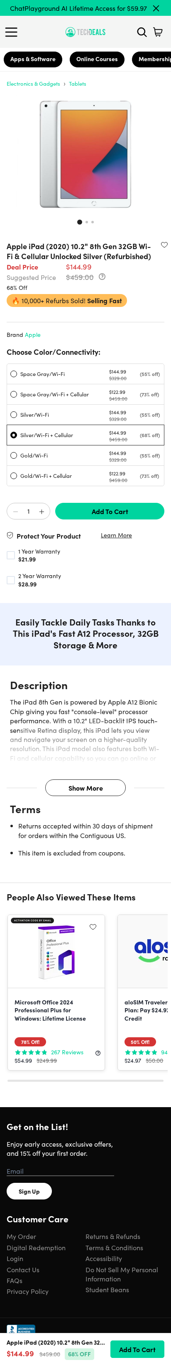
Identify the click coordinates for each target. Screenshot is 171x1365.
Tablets (77, 83)
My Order (21, 1236)
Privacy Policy (28, 1291)
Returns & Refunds (113, 1236)
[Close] (156, 8)
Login (15, 1258)
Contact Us (23, 1269)
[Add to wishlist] (164, 245)
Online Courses (97, 58)
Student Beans (107, 1289)
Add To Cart (110, 511)
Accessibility (104, 1258)
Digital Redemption (36, 1247)
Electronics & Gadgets (33, 83)
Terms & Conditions (114, 1247)
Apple (33, 334)
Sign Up (29, 1191)
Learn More (116, 535)
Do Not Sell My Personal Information (122, 1274)
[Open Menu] (13, 32)
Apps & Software (33, 58)
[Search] (142, 32)
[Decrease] (15, 511)
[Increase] (41, 511)
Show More (85, 787)
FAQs (14, 1280)
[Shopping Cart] (157, 32)
